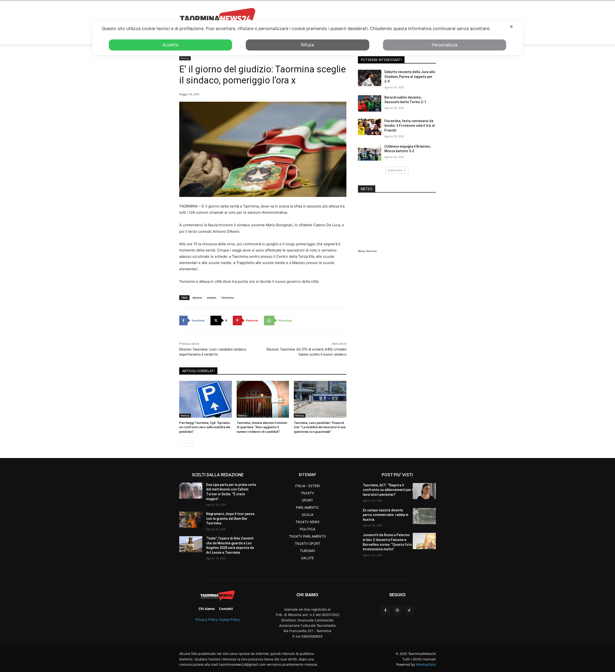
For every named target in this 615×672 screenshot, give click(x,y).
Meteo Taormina (367, 251)
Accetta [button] (170, 44)
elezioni (197, 297)
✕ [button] (511, 26)
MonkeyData (426, 664)
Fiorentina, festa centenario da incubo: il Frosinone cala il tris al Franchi (409, 125)
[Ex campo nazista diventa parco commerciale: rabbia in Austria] (424, 516)
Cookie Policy (229, 619)
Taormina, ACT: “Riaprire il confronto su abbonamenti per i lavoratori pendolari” (388, 489)
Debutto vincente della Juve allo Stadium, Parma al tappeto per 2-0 (409, 76)
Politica (185, 58)
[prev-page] (182, 443)
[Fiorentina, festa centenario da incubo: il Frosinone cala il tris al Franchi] (369, 127)
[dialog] (307, 37)
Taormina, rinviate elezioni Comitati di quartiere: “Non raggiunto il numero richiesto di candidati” (262, 427)
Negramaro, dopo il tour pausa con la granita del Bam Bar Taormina (230, 518)
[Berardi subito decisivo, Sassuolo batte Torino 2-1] (369, 103)
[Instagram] (397, 610)
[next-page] (190, 443)
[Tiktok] (409, 610)
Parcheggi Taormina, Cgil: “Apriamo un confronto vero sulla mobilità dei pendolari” (204, 427)
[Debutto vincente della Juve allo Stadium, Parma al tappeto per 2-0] (369, 78)
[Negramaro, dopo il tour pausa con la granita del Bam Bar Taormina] (190, 520)
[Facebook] (385, 610)
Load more (395, 170)
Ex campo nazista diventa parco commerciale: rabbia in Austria (385, 514)
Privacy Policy (207, 619)
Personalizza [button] (444, 44)
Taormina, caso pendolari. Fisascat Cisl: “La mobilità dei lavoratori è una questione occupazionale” (319, 427)
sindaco (211, 297)
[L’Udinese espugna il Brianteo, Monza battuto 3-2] (369, 152)
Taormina (227, 297)
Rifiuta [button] (307, 44)
